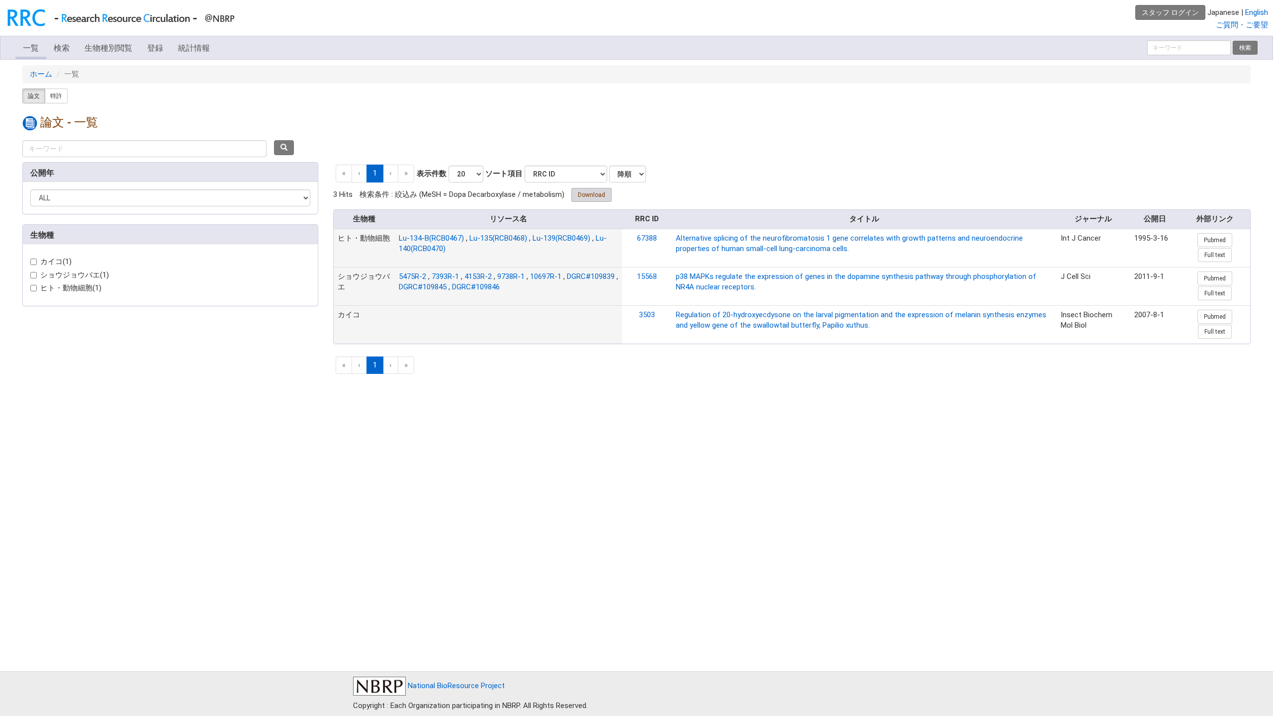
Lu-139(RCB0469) (561, 238)
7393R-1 (445, 276)
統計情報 (194, 48)
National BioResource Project (455, 685)
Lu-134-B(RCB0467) (431, 238)
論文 (34, 95)
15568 (647, 276)
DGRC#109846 (476, 286)
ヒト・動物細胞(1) (70, 287)
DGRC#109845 (423, 286)
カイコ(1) (56, 261)
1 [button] (375, 173)
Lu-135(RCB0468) (498, 238)
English (1256, 12)
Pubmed (1215, 240)
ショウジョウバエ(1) (74, 274)
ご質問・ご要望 (1242, 24)
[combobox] (144, 148)
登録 (155, 48)
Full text (1214, 255)
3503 (647, 314)
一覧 (31, 48)
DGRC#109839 (591, 276)
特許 (56, 95)
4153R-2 (478, 276)
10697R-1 (545, 276)
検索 (62, 48)
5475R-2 (412, 276)
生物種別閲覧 (108, 48)
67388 (647, 238)
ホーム (41, 74)
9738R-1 (511, 276)
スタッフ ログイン (1170, 12)
